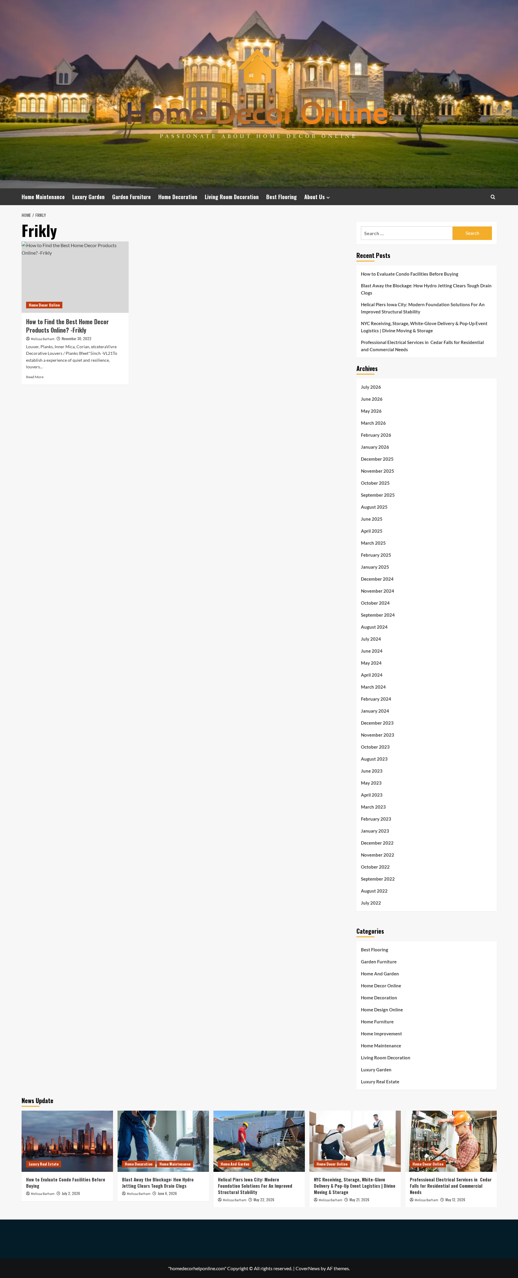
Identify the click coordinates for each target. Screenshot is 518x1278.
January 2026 (375, 447)
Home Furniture (377, 1021)
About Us (314, 197)
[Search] (493, 197)
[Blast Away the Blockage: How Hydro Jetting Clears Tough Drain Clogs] (163, 1141)
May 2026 (371, 411)
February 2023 (376, 819)
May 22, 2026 (264, 1199)
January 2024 (375, 711)
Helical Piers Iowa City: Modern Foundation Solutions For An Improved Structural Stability (423, 308)
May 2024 (371, 663)
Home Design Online (382, 1009)
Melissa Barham (43, 339)
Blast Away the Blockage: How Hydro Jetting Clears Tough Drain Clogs (426, 289)
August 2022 (374, 890)
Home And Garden (380, 973)
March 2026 (373, 423)
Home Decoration (177, 197)
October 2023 (375, 747)
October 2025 (375, 483)
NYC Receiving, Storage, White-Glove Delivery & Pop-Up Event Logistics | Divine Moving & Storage (424, 327)
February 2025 (376, 555)
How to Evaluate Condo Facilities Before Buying (409, 274)
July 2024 (371, 639)
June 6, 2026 (167, 1193)
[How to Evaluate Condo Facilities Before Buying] (67, 1141)
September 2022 (378, 878)
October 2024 (375, 603)
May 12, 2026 (455, 1199)
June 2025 (372, 519)
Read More (34, 377)
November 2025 (377, 471)
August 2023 (374, 759)
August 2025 (374, 507)
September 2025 (378, 495)
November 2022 (377, 854)
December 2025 (377, 459)
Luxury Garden (88, 197)
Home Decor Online (44, 304)
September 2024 (378, 615)
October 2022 (375, 866)
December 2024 (377, 579)
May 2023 (371, 783)
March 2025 (373, 543)
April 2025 (372, 531)
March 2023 (373, 807)
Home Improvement (381, 1033)
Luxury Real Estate (380, 1081)
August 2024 (374, 627)
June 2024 (372, 651)
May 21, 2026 (359, 1199)
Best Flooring (281, 197)
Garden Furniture (131, 197)
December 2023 (377, 723)
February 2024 (376, 699)
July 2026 (371, 387)
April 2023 (372, 795)
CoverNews (308, 1268)
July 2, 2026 (71, 1193)
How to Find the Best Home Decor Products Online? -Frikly (67, 325)
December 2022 (377, 843)
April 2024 (372, 675)
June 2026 (372, 399)
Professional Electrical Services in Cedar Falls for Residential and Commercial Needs (422, 346)
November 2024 (377, 591)
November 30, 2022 (76, 338)
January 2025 (375, 567)
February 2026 (376, 435)
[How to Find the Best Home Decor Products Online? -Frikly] (75, 277)
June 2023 (372, 771)
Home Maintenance (43, 197)
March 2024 (373, 687)
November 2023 (377, 735)
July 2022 (371, 902)
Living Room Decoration (232, 197)
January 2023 (375, 831)
